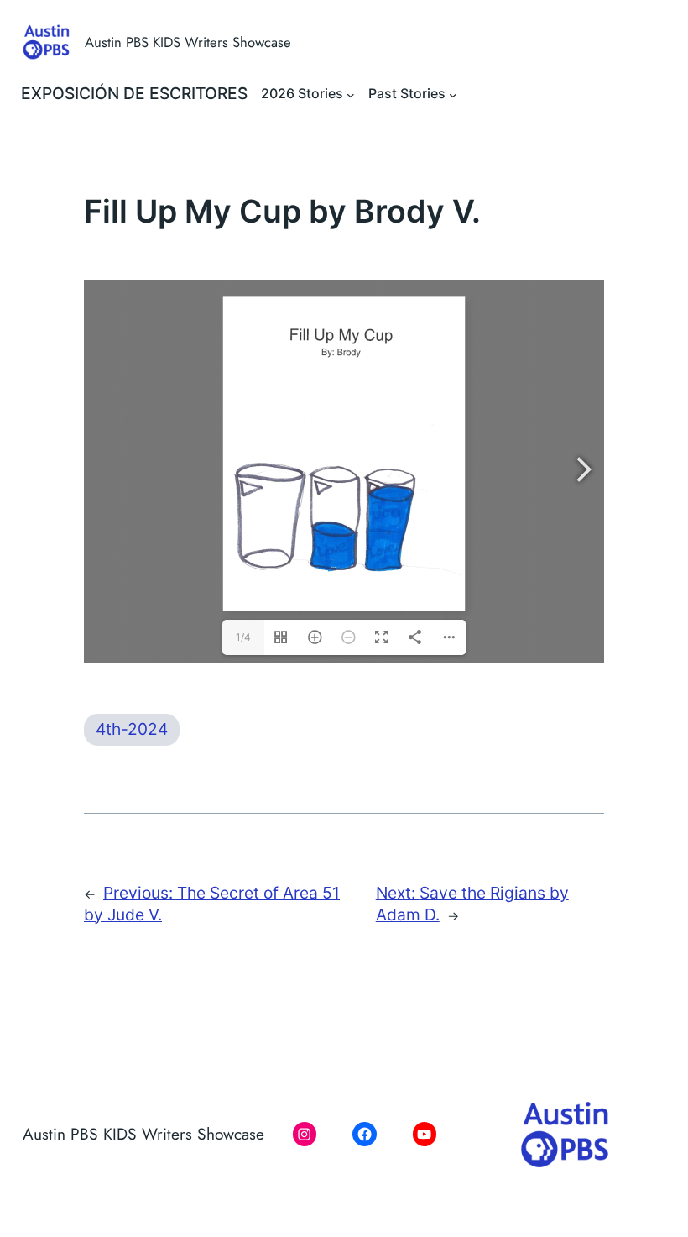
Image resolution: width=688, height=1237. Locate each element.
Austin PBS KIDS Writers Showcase (188, 42)
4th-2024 (132, 729)
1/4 (243, 637)
